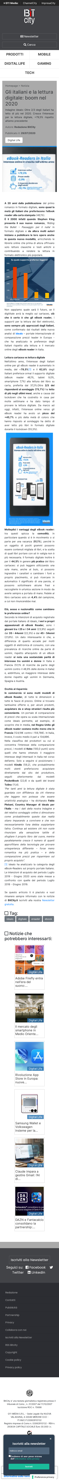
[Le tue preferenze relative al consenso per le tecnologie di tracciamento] (43, 1477)
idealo (19, 333)
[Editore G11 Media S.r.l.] (29, 1434)
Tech (29, 73)
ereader (35, 918)
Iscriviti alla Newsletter (29, 1260)
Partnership (12, 1315)
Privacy (9, 1322)
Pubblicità (11, 1307)
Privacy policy (13, 1367)
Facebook (37, 1267)
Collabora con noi (15, 1330)
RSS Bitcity (11, 1345)
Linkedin (38, 1272)
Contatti (10, 1300)
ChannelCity (30, 3)
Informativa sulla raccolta (18, 1476)
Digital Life (15, 63)
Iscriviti (29, 1466)
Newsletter (31, 36)
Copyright (11, 1352)
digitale (22, 918)
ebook (48, 918)
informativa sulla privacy (27, 1459)
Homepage (11, 85)
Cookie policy (13, 1360)
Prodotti (14, 54)
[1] (6, 864)
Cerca (30, 45)
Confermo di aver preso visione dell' (26, 1457)
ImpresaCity (48, 3)
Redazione (11, 1292)
